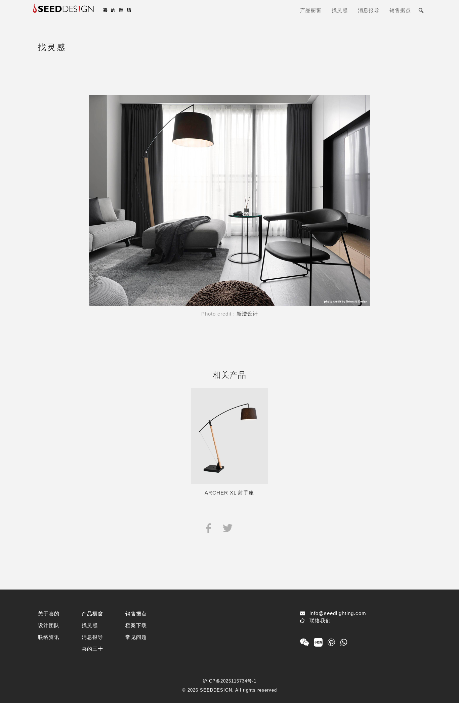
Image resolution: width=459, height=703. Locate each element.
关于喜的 (48, 613)
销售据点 (400, 10)
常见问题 (136, 637)
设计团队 (48, 625)
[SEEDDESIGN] (98, 13)
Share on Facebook (208, 527)
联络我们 (320, 620)
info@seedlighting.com (337, 613)
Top (443, 687)
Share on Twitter (227, 527)
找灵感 (340, 10)
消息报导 (368, 10)
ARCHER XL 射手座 (229, 493)
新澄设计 (247, 314)
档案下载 (136, 625)
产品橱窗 (311, 10)
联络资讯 (48, 637)
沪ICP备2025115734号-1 (229, 681)
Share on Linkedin (246, 527)
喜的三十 (92, 649)
